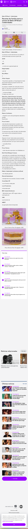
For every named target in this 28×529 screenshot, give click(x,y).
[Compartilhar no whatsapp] (6, 32)
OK (14, 524)
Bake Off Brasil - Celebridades (9, 16)
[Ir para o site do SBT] (21, 506)
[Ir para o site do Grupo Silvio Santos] (12, 506)
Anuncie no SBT (14, 510)
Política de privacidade (14, 512)
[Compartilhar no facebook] (14, 32)
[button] (10, 362)
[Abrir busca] (24, 1)
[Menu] (26, 1)
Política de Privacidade (7, 521)
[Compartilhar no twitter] (22, 32)
